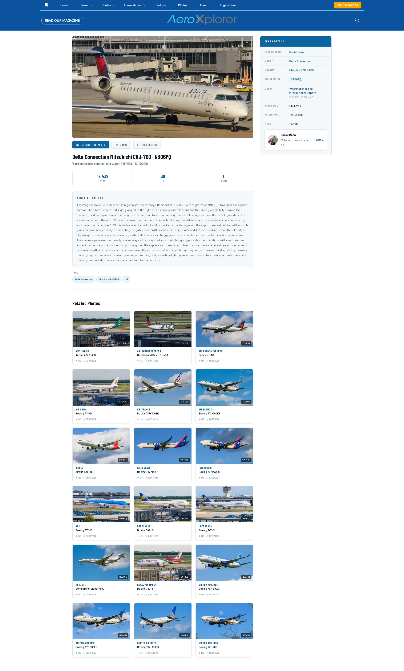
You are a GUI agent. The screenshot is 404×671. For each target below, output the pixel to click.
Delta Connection (84, 279)
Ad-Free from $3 (347, 5)
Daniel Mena (296, 52)
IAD (126, 279)
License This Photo (90, 145)
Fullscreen (147, 145)
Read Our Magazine (62, 20)
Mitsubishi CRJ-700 (109, 279)
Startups (160, 5)
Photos (182, 5)
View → (320, 140)
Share (121, 145)
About (203, 5)
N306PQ (296, 79)
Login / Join (228, 5)
